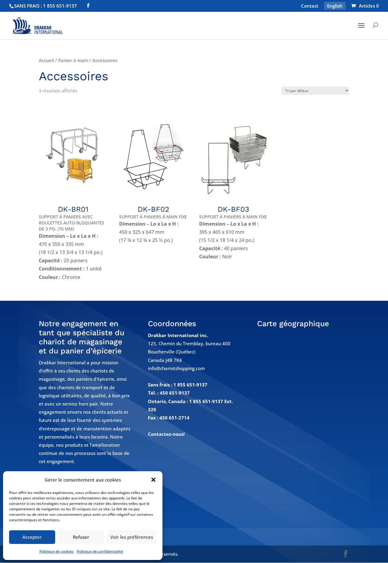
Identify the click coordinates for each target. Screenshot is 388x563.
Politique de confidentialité (100, 551)
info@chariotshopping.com (176, 368)
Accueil (46, 60)
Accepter (32, 537)
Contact (309, 6)
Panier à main (73, 60)
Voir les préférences (131, 537)
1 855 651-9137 (190, 385)
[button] (153, 480)
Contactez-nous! (166, 434)
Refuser (81, 537)
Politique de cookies (56, 551)
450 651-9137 (175, 393)
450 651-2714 (174, 418)
